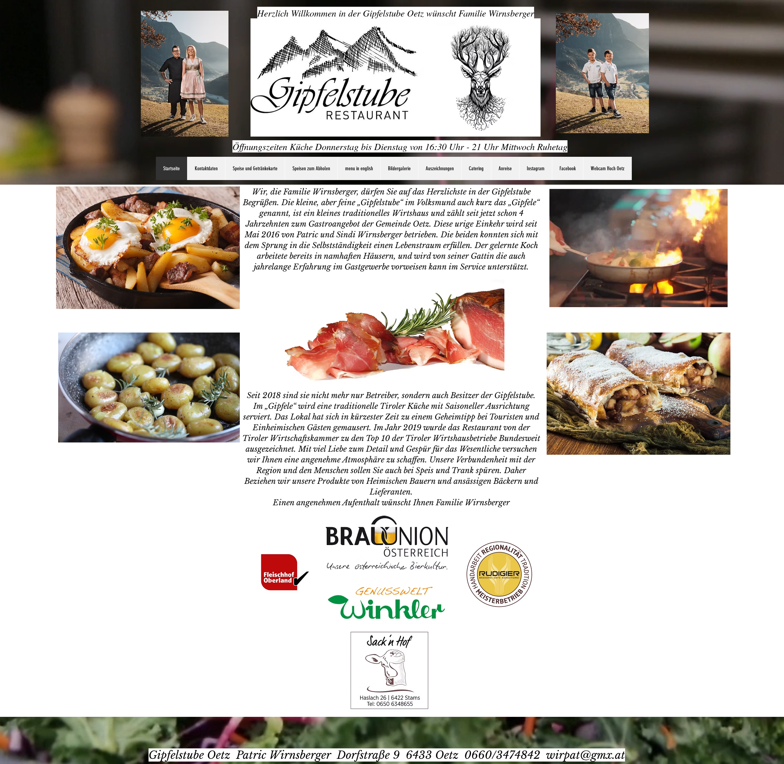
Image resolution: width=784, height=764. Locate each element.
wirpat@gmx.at (585, 755)
